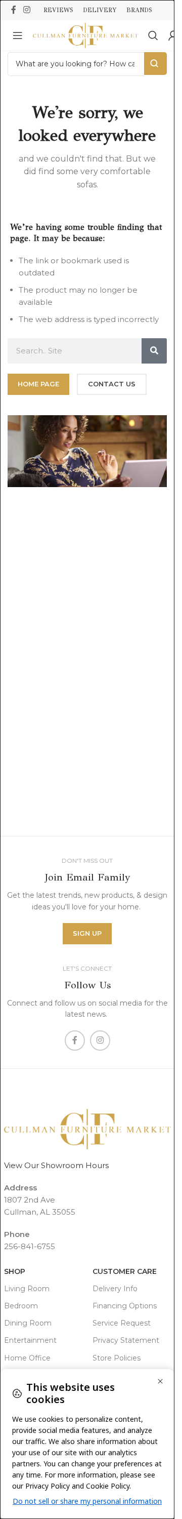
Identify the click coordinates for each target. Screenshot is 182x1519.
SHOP (14, 1271)
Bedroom (21, 1305)
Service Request (122, 1323)
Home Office (27, 1358)
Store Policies (117, 1358)
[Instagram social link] (26, 10)
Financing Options (125, 1305)
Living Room (27, 1288)
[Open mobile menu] (18, 35)
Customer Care (125, 1271)
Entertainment (30, 1340)
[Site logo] (85, 34)
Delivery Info (115, 1288)
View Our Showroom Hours (56, 1165)
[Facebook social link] (14, 10)
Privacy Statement (126, 1340)
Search (155, 63)
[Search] (153, 35)
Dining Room (28, 1323)
